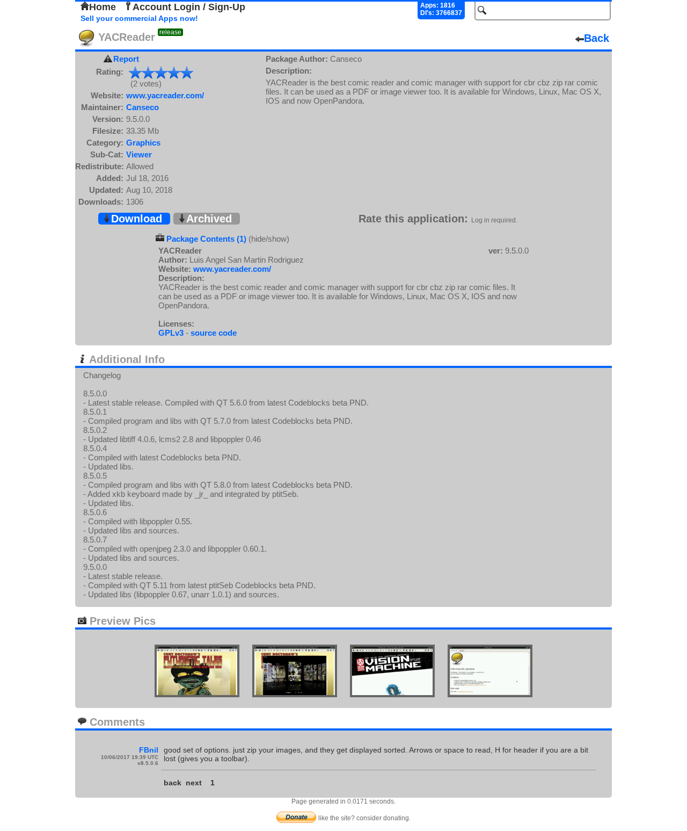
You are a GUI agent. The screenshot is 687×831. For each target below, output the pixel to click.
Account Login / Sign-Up (189, 7)
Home (102, 7)
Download (136, 219)
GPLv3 (171, 332)
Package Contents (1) (206, 238)
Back (596, 38)
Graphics (143, 142)
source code (214, 332)
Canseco (142, 107)
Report (126, 58)
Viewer (139, 154)
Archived (209, 219)
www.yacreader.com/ (165, 95)
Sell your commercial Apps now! (139, 18)
